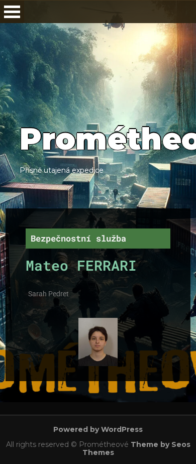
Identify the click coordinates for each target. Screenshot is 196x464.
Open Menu (12, 12)
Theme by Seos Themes (136, 448)
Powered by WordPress (98, 429)
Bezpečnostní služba (78, 238)
